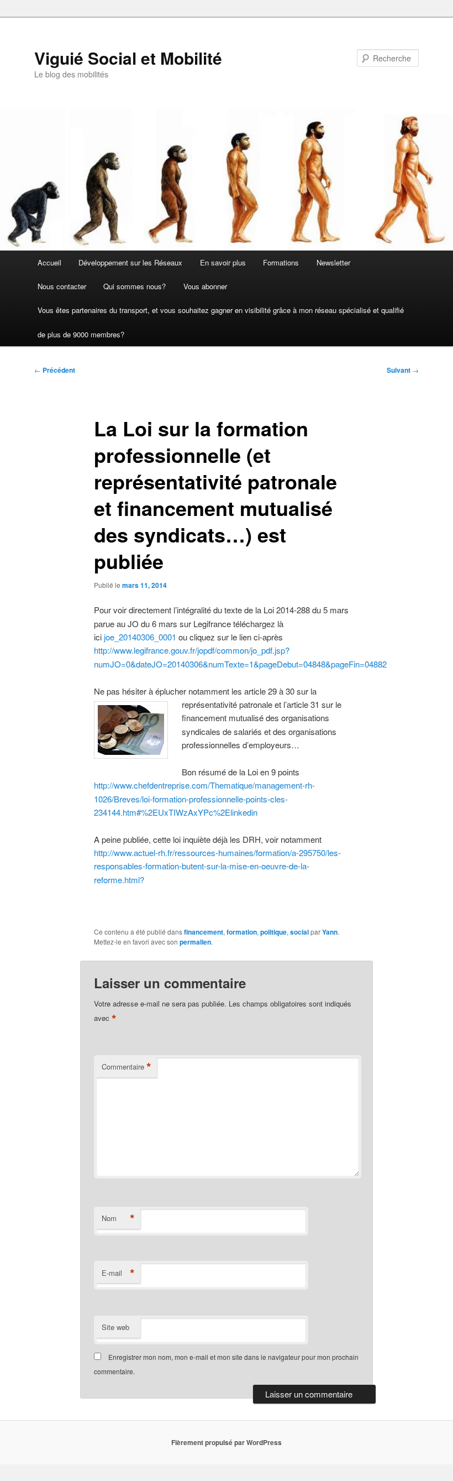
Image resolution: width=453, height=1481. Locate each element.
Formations (281, 262)
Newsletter (333, 262)
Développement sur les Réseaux (130, 262)
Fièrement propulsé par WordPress (226, 1442)
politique (273, 932)
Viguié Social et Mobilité (128, 58)
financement (203, 932)
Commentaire (126, 1067)
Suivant (403, 370)
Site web (115, 1327)
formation (242, 932)
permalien (195, 942)
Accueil (49, 262)
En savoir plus (223, 262)
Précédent (54, 370)
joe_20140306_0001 (140, 637)
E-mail (118, 1273)
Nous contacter (62, 286)
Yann (330, 932)
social (299, 932)
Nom (118, 1218)
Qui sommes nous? (134, 286)
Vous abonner (205, 286)
